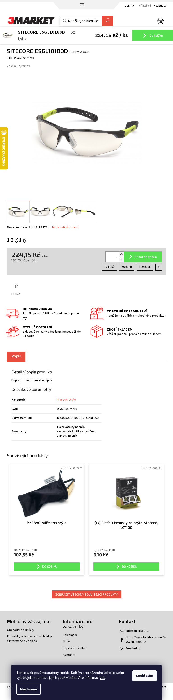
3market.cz (133, 648)
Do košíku (156, 35)
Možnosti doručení (65, 227)
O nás (67, 641)
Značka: (18, 66)
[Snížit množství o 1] (121, 259)
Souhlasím (144, 675)
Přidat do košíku (145, 257)
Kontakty (69, 655)
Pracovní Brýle (66, 399)
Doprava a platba (74, 648)
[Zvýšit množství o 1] (121, 254)
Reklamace (70, 635)
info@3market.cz (137, 631)
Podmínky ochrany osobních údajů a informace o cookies (30, 639)
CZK (127, 6)
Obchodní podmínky (20, 630)
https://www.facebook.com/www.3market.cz (146, 639)
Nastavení (28, 689)
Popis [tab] (16, 356)
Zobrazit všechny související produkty (86, 594)
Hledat (107, 21)
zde (102, 677)
